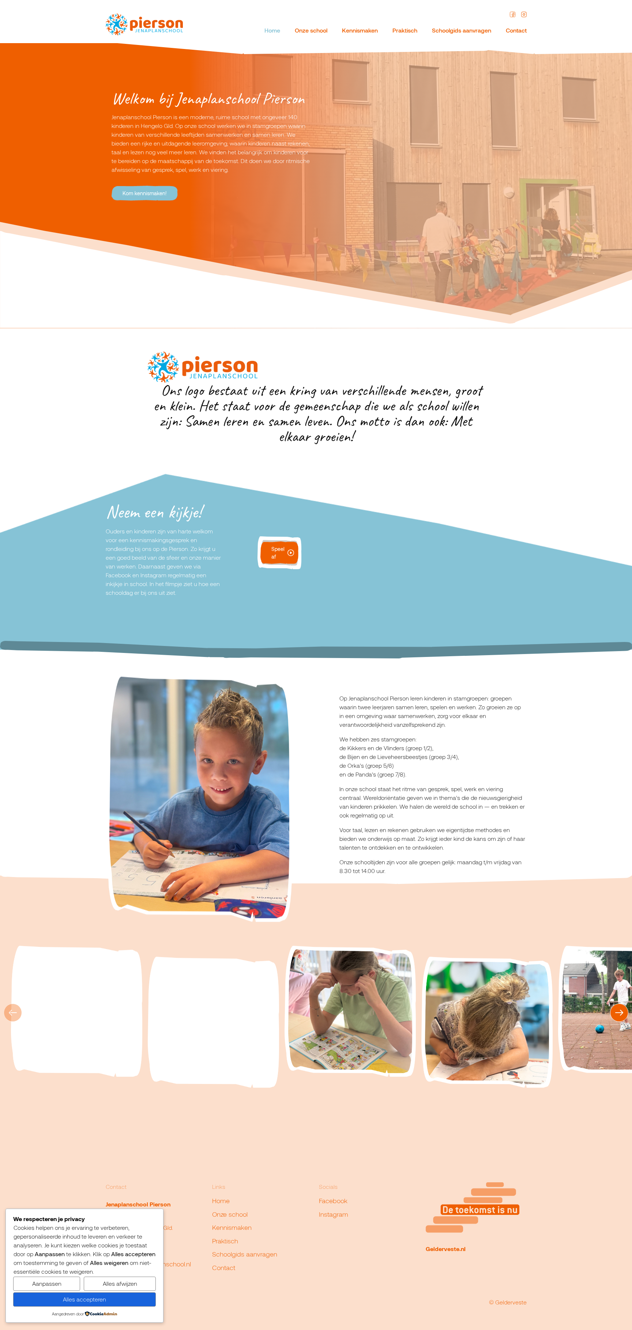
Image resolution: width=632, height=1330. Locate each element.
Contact (516, 30)
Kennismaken (360, 30)
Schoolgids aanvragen (461, 30)
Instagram (333, 1214)
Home (272, 30)
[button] (619, 1013)
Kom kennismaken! (145, 193)
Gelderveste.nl (446, 1248)
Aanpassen (46, 1283)
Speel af (278, 553)
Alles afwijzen (120, 1283)
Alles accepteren (84, 1299)
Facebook (333, 1201)
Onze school (311, 30)
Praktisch (404, 30)
